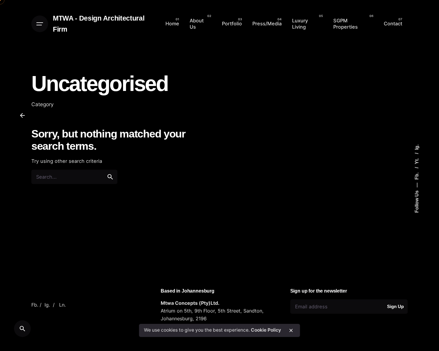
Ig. (416, 147)
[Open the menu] (39, 24)
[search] (110, 177)
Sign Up (395, 306)
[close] (291, 330)
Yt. (416, 160)
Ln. (62, 305)
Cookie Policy (266, 330)
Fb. (416, 175)
